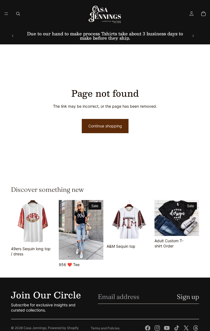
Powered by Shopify (63, 328)
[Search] (18, 14)
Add (51, 235)
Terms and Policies (105, 328)
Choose (99, 251)
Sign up (188, 297)
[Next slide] (193, 36)
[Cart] (203, 14)
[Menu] (6, 13)
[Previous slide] (13, 36)
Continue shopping (105, 126)
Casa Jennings (35, 328)
